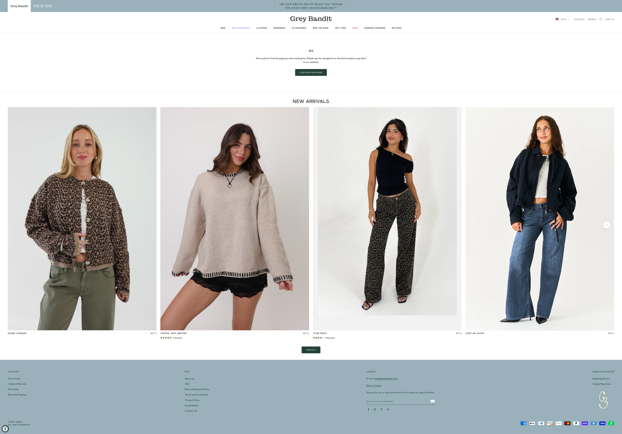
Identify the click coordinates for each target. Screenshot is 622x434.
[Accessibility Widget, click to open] (5, 428)
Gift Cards (13, 389)
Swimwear (279, 28)
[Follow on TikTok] (388, 409)
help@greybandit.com (386, 378)
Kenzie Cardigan (17, 333)
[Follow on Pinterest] (381, 409)
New (223, 28)
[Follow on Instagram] (375, 409)
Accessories (299, 28)
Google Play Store (601, 383)
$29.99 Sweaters (241, 28)
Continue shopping (311, 72)
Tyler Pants (320, 333)
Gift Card (340, 28)
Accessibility (191, 405)
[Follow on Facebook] (368, 409)
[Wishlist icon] (600, 19)
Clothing (261, 28)
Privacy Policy (192, 400)
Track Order (14, 378)
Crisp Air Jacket (475, 333)
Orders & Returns (17, 383)
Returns (397, 28)
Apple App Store (601, 378)
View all (311, 349)
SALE (355, 28)
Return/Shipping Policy (197, 389)
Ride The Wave (321, 28)
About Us (190, 378)
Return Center (374, 385)
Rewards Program (374, 28)
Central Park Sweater (173, 333)
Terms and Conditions (196, 394)
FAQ (187, 383)
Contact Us (191, 410)
